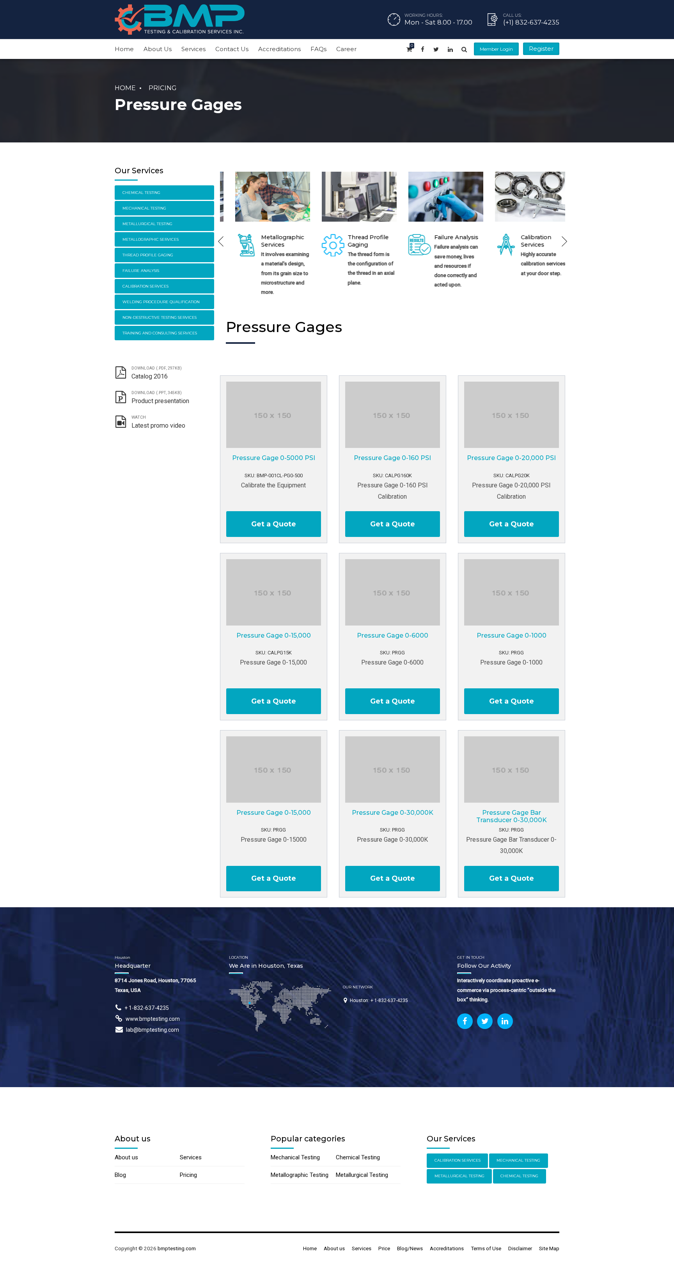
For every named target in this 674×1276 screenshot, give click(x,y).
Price (384, 1248)
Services (193, 49)
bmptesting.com (177, 1248)
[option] (263, 236)
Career (346, 49)
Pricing (163, 88)
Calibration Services (527, 241)
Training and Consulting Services (159, 333)
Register (541, 48)
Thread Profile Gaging (147, 255)
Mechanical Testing (144, 208)
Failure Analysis (447, 237)
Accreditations (279, 49)
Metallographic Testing (299, 1174)
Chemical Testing (141, 192)
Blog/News (410, 1248)
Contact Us (231, 49)
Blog (120, 1174)
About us (126, 1157)
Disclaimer (520, 1248)
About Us (158, 49)
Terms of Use (486, 1248)
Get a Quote (273, 524)
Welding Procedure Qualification (161, 302)
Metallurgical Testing (147, 224)
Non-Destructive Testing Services (159, 317)
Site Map (549, 1248)
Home (124, 49)
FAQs (318, 49)
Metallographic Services (273, 241)
